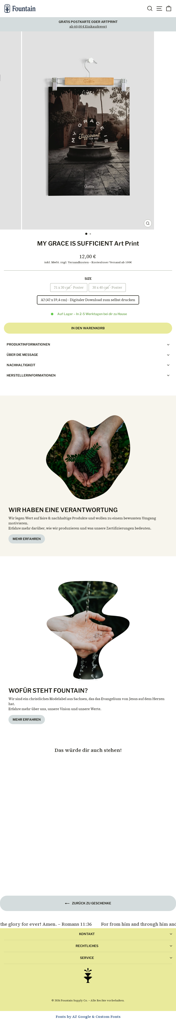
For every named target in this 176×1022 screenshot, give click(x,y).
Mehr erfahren (27, 539)
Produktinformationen (28, 344)
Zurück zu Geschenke (91, 903)
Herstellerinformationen (31, 375)
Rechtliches (87, 946)
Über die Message (22, 355)
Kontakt (87, 934)
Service (87, 958)
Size (88, 278)
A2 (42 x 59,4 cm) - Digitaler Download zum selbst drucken (88, 300)
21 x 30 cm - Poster (69, 287)
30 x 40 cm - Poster (107, 287)
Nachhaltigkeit (21, 365)
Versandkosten (78, 262)
